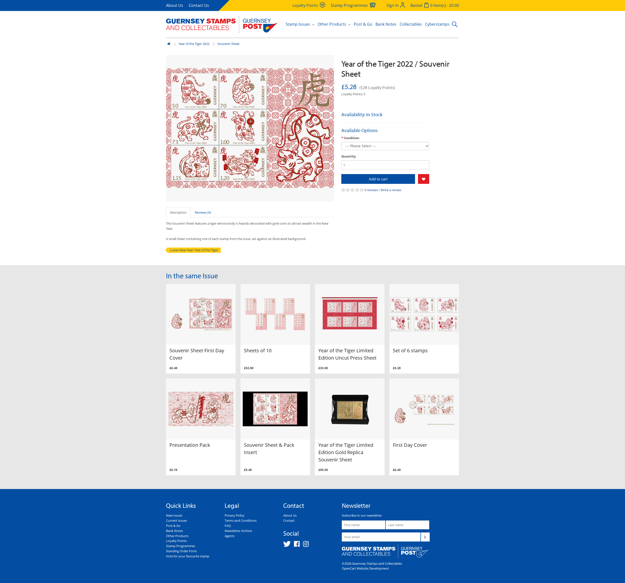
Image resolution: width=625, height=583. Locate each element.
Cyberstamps (437, 24)
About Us (174, 5)
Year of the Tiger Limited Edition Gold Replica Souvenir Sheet (345, 452)
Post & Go (363, 24)
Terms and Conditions (241, 520)
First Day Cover (410, 445)
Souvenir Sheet (229, 44)
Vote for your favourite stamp (187, 556)
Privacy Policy (234, 515)
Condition (351, 138)
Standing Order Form (181, 551)
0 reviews (371, 190)
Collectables (411, 24)
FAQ (228, 525)
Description (178, 212)
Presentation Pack (189, 445)
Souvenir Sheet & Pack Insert (269, 449)
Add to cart (378, 179)
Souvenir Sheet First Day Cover (196, 354)
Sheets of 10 (257, 350)
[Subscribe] (425, 536)
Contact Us (199, 5)
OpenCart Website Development (365, 568)
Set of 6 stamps (410, 350)
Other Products (177, 536)
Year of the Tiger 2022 (193, 44)
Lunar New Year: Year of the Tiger (194, 250)
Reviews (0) (203, 212)
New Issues (174, 515)
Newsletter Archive (238, 531)
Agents (230, 536)
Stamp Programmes (180, 546)
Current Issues (176, 520)
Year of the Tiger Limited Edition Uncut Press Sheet (347, 354)
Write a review (391, 190)
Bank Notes (385, 24)
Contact (289, 520)
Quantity (348, 156)
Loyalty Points (176, 541)
